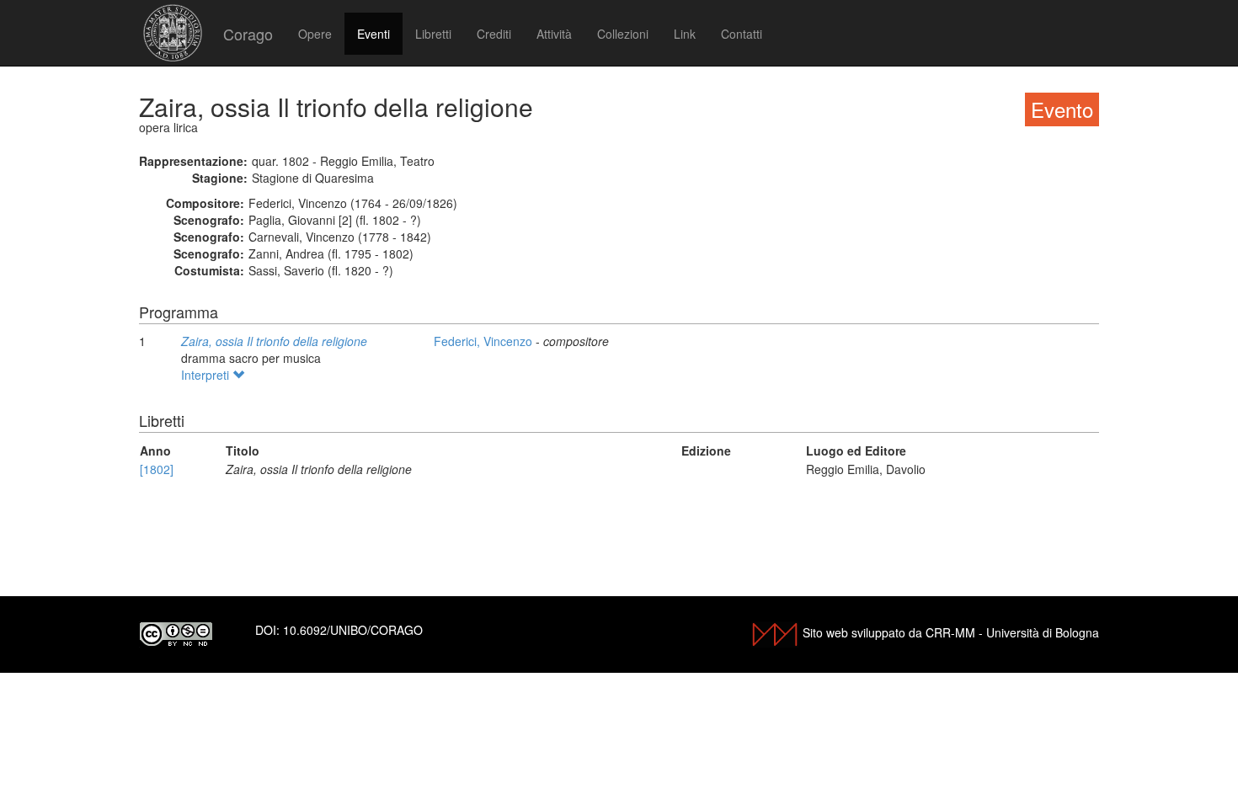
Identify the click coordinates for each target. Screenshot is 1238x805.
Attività (554, 33)
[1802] (156, 469)
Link (685, 33)
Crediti (494, 33)
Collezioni (622, 33)
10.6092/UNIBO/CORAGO (353, 629)
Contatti (741, 33)
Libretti (433, 33)
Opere (315, 33)
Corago (248, 34)
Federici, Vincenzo (485, 341)
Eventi (373, 33)
